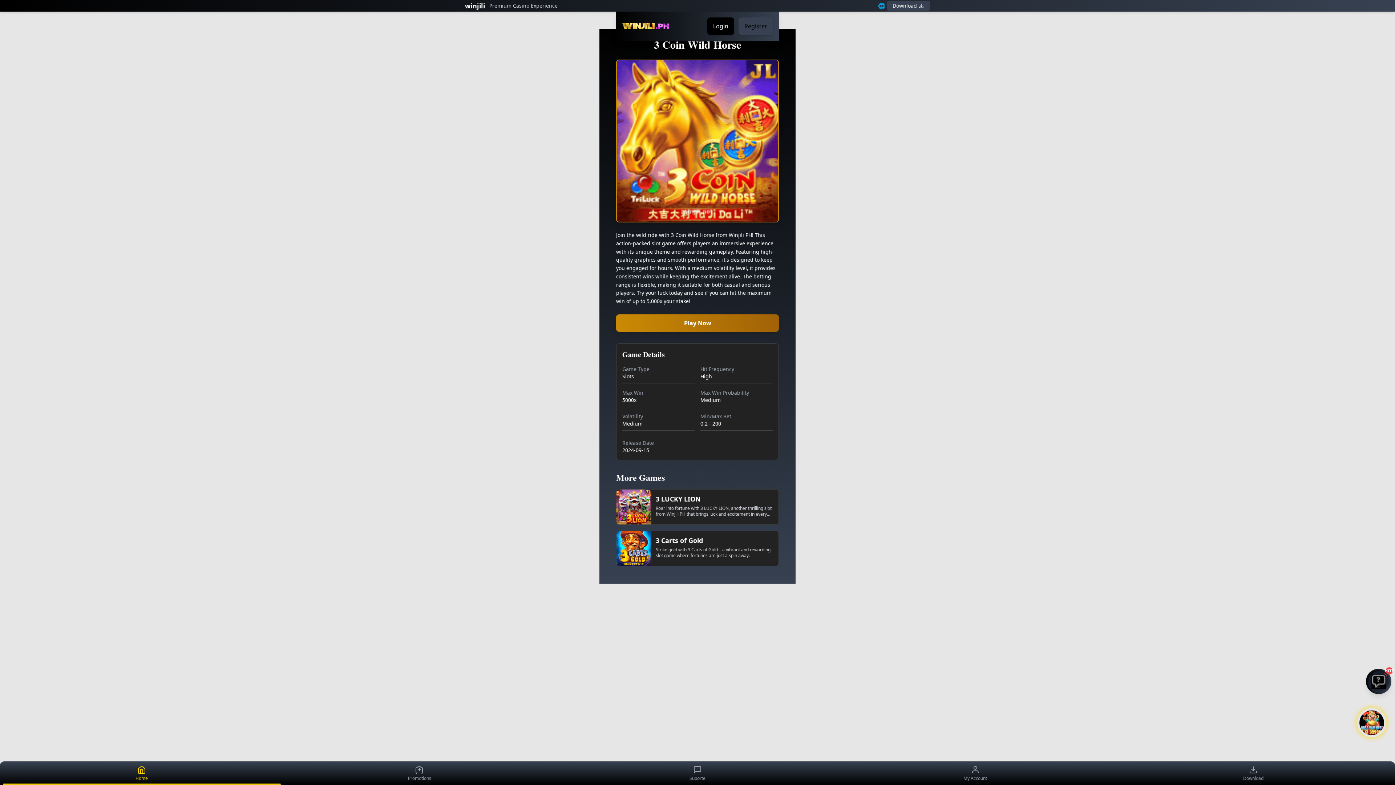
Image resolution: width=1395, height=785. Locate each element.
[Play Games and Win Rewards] (1371, 719)
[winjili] (645, 26)
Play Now (697, 323)
